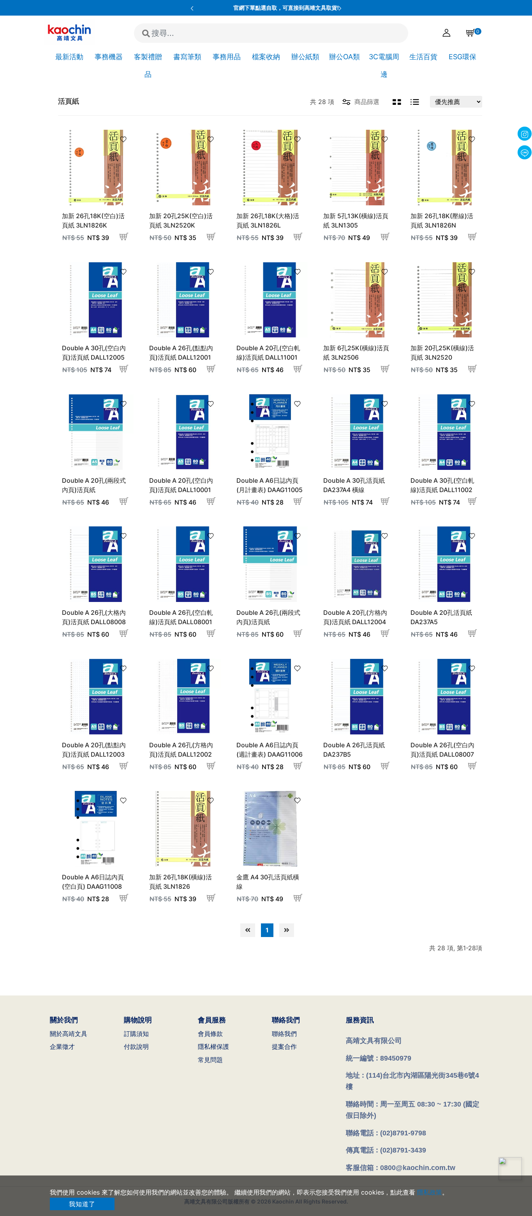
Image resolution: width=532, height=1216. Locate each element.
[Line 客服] (510, 1168)
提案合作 (284, 1046)
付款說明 (136, 1046)
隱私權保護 (213, 1046)
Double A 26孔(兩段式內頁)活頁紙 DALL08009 (268, 622)
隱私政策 (429, 1192)
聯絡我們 (284, 1034)
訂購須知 (136, 1034)
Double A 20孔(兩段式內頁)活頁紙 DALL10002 (94, 490)
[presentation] (192, 8)
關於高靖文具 (68, 1034)
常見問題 (210, 1060)
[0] (469, 33)
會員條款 (210, 1034)
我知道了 (82, 1204)
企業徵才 (62, 1046)
